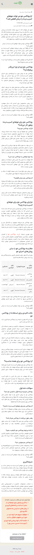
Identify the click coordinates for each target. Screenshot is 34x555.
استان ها (22, 12)
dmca (22, 551)
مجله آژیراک (28, 12)
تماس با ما (17, 551)
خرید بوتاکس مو (14, 234)
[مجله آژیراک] (17, 4)
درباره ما (12, 551)
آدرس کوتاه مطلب (17, 538)
